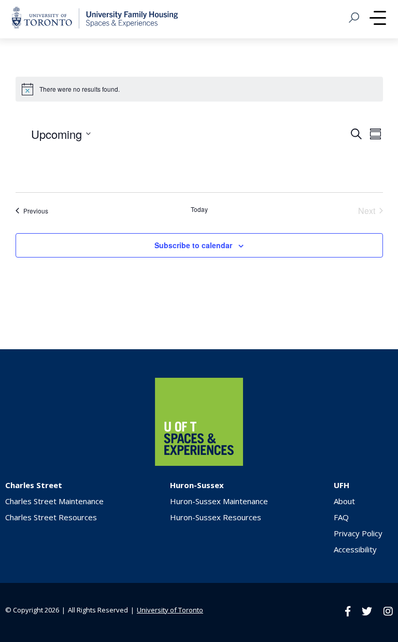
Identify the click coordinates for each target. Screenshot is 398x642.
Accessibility (355, 549)
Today (199, 209)
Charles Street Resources (51, 517)
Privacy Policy (358, 533)
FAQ (341, 517)
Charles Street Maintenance (54, 501)
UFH (341, 485)
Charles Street (33, 485)
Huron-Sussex (197, 485)
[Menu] (377, 19)
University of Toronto (170, 610)
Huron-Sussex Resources (215, 517)
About (344, 501)
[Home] (199, 463)
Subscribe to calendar (193, 245)
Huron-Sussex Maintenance (219, 501)
